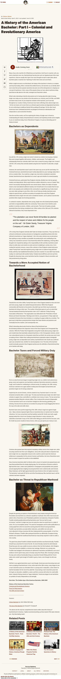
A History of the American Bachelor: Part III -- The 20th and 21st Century (34, 634)
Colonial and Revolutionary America (19, 586)
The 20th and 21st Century (16, 590)
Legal (22, 671)
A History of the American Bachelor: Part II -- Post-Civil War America (16, 634)
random (50, 2)
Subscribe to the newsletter (8, 678)
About (29, 671)
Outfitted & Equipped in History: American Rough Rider (16, 652)
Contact (14, 671)
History (9, 16)
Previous (14, 658)
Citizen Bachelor (14, 602)
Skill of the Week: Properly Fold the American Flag (32, 652)
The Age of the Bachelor (16, 606)
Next (55, 658)
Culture (5, 16)
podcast (58, 2)
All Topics (37, 671)
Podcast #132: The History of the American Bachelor (51, 634)
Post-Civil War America (15, 588)
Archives (46, 671)
